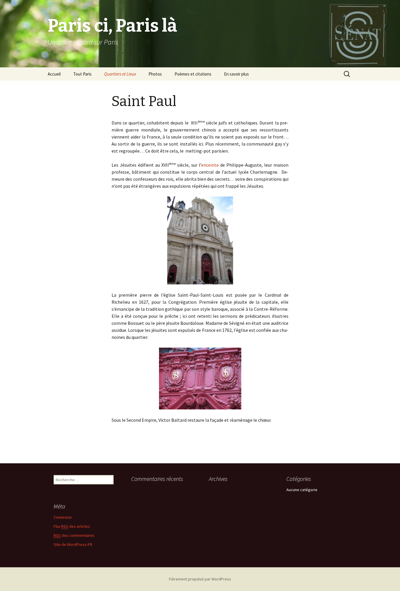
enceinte (210, 165)
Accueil (54, 74)
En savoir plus (236, 74)
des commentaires (74, 535)
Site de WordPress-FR (73, 544)
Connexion (63, 517)
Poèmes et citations (193, 74)
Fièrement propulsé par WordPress (200, 579)
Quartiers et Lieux (120, 74)
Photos (155, 74)
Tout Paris (82, 74)
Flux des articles (72, 526)
